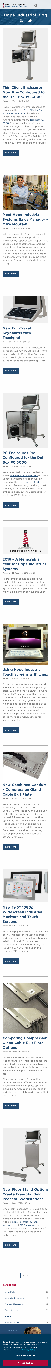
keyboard (8, 1225)
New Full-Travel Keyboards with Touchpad (17, 333)
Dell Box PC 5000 (29, 482)
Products (12, 1330)
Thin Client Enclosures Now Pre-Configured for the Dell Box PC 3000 (24, 92)
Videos (8, 1316)
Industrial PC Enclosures (24, 475)
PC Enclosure (27, 1225)
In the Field (10, 1292)
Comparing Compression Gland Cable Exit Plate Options (25, 1043)
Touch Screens (11, 1310)
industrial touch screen (25, 1222)
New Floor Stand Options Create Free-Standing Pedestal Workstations (25, 1194)
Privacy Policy (28, 1350)
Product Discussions (14, 1304)
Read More (10, 153)
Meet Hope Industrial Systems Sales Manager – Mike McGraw (25, 219)
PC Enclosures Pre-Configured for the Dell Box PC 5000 (23, 457)
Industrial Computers (14, 1298)
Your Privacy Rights (25, 1355)
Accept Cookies (25, 1363)
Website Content (12, 1322)
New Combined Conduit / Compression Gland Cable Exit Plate (24, 789)
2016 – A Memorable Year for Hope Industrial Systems (24, 564)
